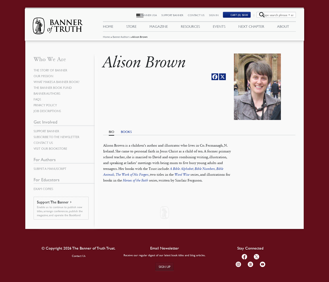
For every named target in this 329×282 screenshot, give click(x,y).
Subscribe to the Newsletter (56, 137)
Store (131, 26)
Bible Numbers (205, 169)
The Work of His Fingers (132, 174)
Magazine (159, 26)
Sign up (164, 267)
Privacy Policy (45, 105)
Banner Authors (121, 36)
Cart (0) (239, 15)
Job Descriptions (47, 111)
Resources (190, 26)
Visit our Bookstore (50, 148)
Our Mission (43, 76)
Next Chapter (251, 26)
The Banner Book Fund (53, 87)
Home (106, 36)
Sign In (213, 15)
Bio (111, 132)
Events (219, 26)
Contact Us (196, 15)
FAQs (37, 99)
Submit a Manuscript (50, 168)
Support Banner (172, 15)
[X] (222, 76)
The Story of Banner (50, 70)
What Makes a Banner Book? (56, 81)
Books (126, 132)
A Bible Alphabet (181, 169)
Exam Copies (43, 188)
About (283, 26)
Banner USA (149, 15)
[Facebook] (215, 76)
